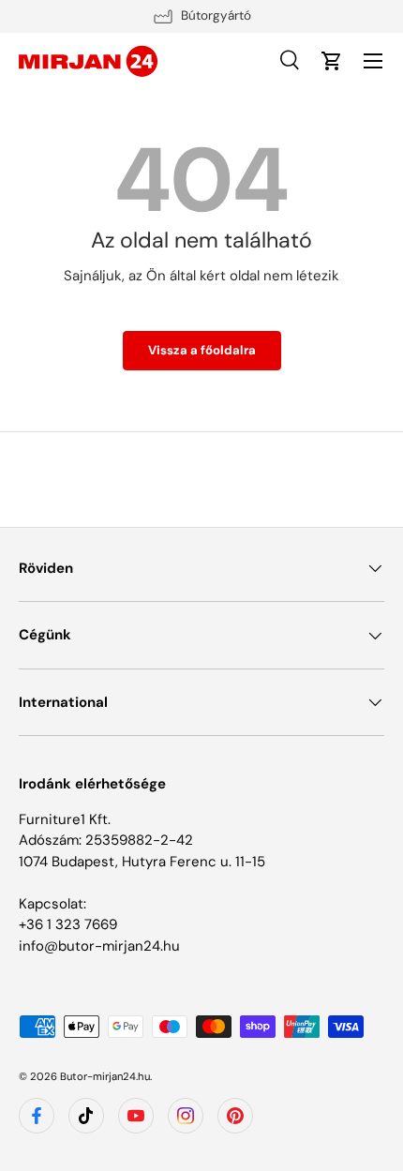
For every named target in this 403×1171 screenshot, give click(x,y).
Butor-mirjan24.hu (105, 1076)
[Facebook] (36, 1115)
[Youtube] (136, 1115)
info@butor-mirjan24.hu (99, 946)
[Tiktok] (86, 1115)
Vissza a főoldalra (202, 350)
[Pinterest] (235, 1115)
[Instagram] (185, 1115)
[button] (331, 61)
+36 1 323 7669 (68, 924)
